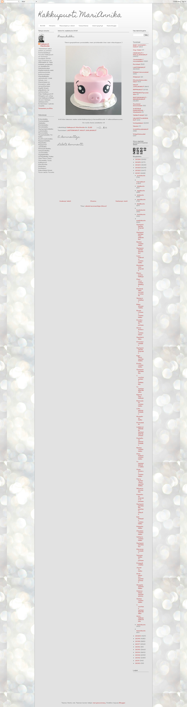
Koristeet (136, 64)
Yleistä (135, 126)
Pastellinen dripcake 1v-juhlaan (140, 498)
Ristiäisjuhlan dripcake (140, 267)
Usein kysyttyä (97, 26)
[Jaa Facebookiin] (104, 127)
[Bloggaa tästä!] (100, 127)
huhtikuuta (141, 214)
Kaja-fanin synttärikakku (140, 358)
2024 (138, 165)
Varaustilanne (83, 26)
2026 (138, 159)
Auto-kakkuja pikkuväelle (140, 618)
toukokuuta (140, 210)
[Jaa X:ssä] (102, 127)
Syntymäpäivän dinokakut (139, 250)
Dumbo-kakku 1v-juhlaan (140, 322)
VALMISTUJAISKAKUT (140, 119)
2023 (138, 167)
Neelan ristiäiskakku (139, 243)
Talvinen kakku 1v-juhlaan (140, 557)
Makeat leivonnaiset (140, 72)
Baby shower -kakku (140, 306)
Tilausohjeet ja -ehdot (67, 26)
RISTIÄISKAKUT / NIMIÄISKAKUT (140, 98)
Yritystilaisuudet (139, 134)
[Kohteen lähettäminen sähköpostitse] (98, 127)
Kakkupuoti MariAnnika (80, 16)
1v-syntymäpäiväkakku (140, 389)
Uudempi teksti (65, 201)
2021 (138, 173)
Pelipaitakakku (139, 527)
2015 (138, 649)
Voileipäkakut (138, 123)
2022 (138, 170)
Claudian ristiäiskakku (139, 532)
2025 (138, 162)
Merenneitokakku (139, 550)
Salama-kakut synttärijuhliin (140, 593)
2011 (137, 660)
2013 (137, 655)
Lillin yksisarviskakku (139, 411)
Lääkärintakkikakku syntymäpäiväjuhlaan (140, 431)
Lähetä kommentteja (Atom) (95, 206)
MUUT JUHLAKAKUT (88, 130)
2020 (138, 636)
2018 (137, 641)
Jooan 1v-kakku (139, 569)
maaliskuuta (140, 220)
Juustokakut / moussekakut (138, 60)
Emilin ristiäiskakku (139, 365)
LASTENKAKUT (73, 130)
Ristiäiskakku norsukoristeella (139, 292)
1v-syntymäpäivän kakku (140, 464)
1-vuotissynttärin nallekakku (140, 380)
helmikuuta (141, 624)
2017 (137, 644)
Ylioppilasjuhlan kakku (140, 586)
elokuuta (140, 195)
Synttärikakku (140, 338)
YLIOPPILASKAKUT (140, 129)
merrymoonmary (99, 703)
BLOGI (42, 26)
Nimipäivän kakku (139, 418)
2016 (138, 647)
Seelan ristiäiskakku (139, 600)
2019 (138, 638)
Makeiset (136, 77)
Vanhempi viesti (122, 201)
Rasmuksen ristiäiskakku (139, 403)
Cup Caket (137, 50)
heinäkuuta (141, 199)
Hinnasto (52, 26)
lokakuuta (140, 186)
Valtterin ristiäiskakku (139, 538)
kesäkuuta (141, 204)
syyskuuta (141, 190)
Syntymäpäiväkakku (140, 371)
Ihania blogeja (111, 26)
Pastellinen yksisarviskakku (139, 441)
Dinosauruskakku (140, 343)
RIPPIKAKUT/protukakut (140, 93)
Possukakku (140, 423)
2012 (138, 658)
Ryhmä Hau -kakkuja (139, 396)
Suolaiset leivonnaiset (137, 105)
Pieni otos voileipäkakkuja (139, 282)
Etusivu (93, 201)
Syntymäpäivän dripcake (140, 227)
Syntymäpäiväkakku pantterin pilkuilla (140, 509)
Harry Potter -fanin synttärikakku (140, 482)
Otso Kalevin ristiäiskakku (139, 456)
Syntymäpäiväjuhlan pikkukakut (140, 235)
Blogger (122, 703)
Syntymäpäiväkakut (140, 544)
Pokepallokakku (139, 564)
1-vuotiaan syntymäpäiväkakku (140, 609)
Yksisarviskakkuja (139, 299)
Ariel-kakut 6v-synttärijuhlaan (140, 578)
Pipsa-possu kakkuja (139, 274)
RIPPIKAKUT (138, 89)
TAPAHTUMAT (138, 115)
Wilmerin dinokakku (139, 490)
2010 (138, 663)
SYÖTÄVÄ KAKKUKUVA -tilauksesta (138, 110)
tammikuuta (140, 631)
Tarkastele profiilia (45, 108)
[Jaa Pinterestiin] (106, 127)
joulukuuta (141, 175)
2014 (137, 652)
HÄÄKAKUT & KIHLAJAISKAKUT (140, 54)
